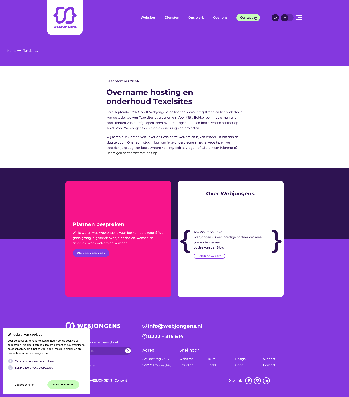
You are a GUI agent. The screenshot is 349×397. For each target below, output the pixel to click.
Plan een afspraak (91, 253)
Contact (246, 17)
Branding (186, 365)
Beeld (211, 365)
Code (239, 365)
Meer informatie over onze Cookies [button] (36, 361)
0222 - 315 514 (166, 336)
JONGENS (101, 380)
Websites (148, 17)
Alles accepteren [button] (63, 384)
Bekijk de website (209, 256)
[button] (299, 17)
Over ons (220, 17)
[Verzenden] (125, 351)
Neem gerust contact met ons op (131, 153)
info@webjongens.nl (175, 326)
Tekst (211, 359)
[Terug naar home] (65, 17)
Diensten (172, 17)
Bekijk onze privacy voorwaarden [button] (34, 367)
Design (240, 359)
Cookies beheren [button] (24, 384)
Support (269, 359)
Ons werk (196, 17)
